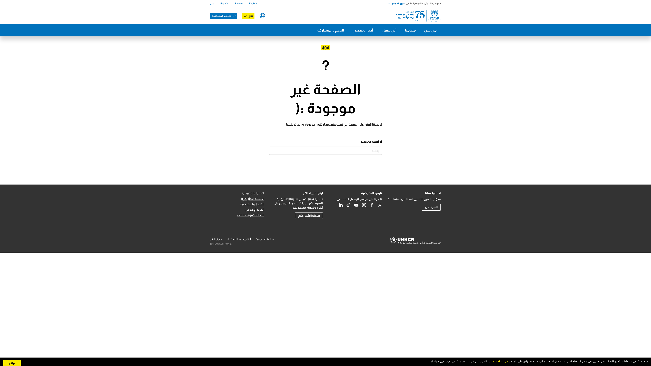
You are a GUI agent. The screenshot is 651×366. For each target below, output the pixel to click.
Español (224, 3)
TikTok (348, 205)
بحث (273, 151)
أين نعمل (389, 30)
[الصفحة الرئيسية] (417, 15)
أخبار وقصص (362, 30)
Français (239, 3)
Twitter (380, 205)
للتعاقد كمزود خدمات (250, 215)
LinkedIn (341, 205)
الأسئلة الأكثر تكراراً (252, 198)
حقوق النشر (216, 239)
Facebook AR (372, 205)
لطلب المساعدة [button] (221, 15)
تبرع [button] (250, 15)
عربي (212, 3)
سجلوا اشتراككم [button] (309, 215)
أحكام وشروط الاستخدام (239, 239)
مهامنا (410, 30)
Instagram (364, 205)
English (253, 3)
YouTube (356, 205)
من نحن (430, 30)
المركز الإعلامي (254, 209)
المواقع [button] (262, 15)
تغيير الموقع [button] (398, 3)
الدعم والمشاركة (330, 30)
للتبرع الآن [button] (431, 207)
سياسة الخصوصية (265, 239)
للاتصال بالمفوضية (252, 204)
